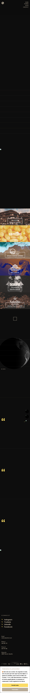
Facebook (8, 627)
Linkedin (7, 624)
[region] (15, 679)
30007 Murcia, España (7, 654)
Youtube (7, 622)
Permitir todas (15, 685)
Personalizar (15, 689)
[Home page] (3, 3)
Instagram (8, 620)
